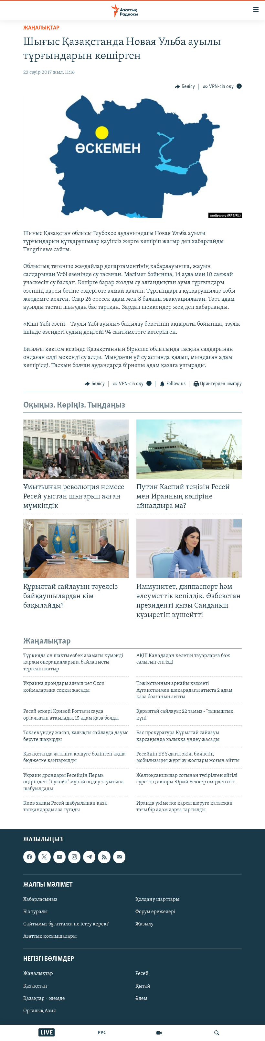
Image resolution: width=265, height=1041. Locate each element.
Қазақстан (35, 986)
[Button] (185, 87)
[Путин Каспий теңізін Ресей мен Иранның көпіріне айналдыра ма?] (189, 449)
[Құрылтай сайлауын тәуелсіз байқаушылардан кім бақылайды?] (76, 548)
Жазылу (144, 924)
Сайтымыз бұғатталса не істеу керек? (66, 924)
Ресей (142, 973)
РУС (102, 1032)
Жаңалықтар (38, 973)
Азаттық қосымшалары (50, 936)
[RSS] (104, 857)
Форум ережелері (155, 911)
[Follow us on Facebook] (29, 857)
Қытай (142, 986)
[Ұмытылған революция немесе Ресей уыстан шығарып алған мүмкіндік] (76, 449)
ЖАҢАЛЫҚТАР (41, 28)
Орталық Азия (39, 1010)
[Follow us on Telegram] (89, 857)
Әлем (141, 998)
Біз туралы (35, 911)
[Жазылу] (119, 857)
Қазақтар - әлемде (44, 998)
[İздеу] (217, 1033)
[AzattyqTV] (159, 1033)
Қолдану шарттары (157, 899)
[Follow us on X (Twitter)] (44, 857)
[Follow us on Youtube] (59, 857)
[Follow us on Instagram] (74, 857)
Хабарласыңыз (40, 899)
